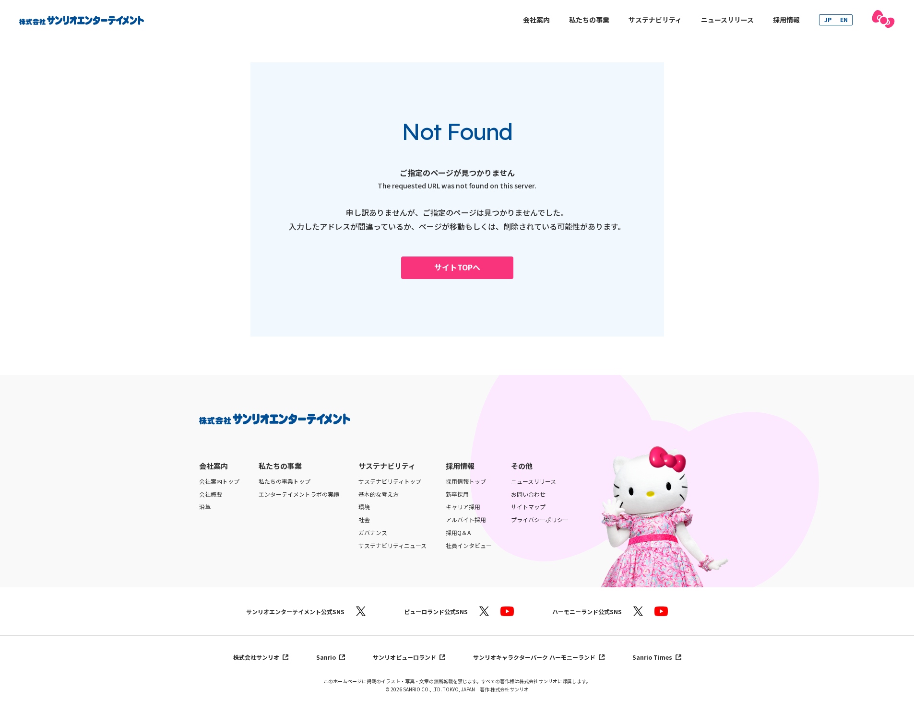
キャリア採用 (463, 507)
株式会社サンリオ (257, 657)
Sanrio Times (653, 657)
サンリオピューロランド (405, 657)
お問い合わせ (528, 494)
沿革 (205, 507)
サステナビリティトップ (389, 481)
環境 (364, 507)
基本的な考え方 (378, 494)
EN (844, 19)
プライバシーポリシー (540, 520)
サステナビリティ (655, 19)
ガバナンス (372, 532)
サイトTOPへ (457, 267)
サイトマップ (528, 507)
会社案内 (536, 19)
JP (827, 19)
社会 (364, 520)
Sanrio (326, 657)
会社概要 (210, 494)
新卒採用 (457, 494)
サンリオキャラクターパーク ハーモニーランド (535, 657)
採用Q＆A (458, 532)
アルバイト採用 (466, 520)
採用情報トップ (466, 481)
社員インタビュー (469, 545)
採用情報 (786, 19)
